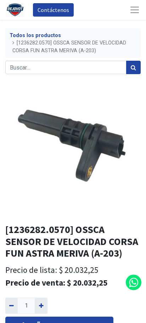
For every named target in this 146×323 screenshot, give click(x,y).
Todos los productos (35, 35)
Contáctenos (53, 9)
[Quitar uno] (11, 306)
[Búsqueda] (133, 67)
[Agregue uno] (41, 306)
